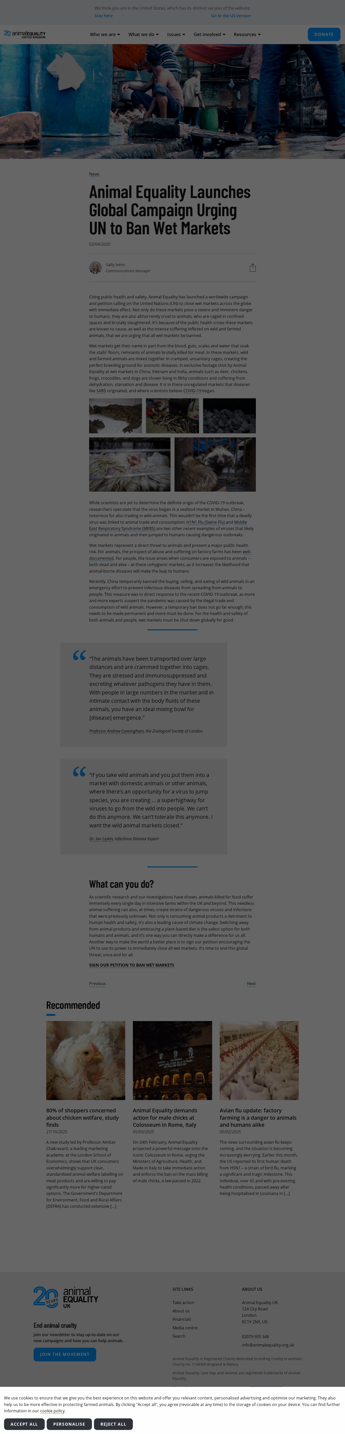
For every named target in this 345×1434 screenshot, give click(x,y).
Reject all (114, 1424)
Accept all (24, 1424)
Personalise (69, 1424)
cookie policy (52, 1411)
